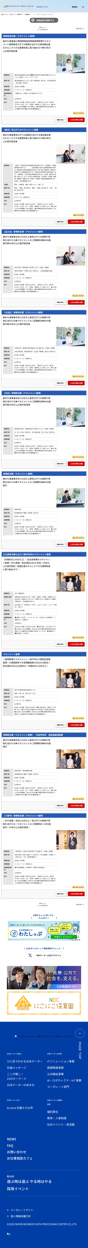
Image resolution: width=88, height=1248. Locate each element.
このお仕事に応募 (76, 120)
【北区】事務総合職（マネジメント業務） (22, 392)
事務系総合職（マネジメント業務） (19, 35)
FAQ (10, 1145)
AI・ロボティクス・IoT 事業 (64, 1080)
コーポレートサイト (22, 1210)
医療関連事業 (55, 1068)
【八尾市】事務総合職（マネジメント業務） (23, 815)
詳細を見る (60, 120)
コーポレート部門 (58, 1087)
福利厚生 (52, 1112)
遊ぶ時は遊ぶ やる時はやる (29, 1179)
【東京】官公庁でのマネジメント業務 (20, 129)
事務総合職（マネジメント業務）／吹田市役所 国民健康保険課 (33, 734)
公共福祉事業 (55, 1074)
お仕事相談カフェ (20, 1158)
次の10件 (79, 28)
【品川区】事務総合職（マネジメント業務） (23, 231)
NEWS (11, 1139)
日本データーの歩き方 (20, 1085)
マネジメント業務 (11, 654)
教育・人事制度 (56, 1118)
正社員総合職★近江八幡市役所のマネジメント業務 (27, 554)
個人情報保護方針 (21, 1216)
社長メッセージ (16, 1068)
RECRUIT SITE (42, 7)
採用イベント (18, 1188)
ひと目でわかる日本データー (25, 1061)
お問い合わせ (16, 1151)
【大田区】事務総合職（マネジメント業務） (23, 312)
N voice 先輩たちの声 (20, 1108)
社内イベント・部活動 (61, 1124)
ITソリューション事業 (60, 1061)
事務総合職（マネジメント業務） (18, 473)
